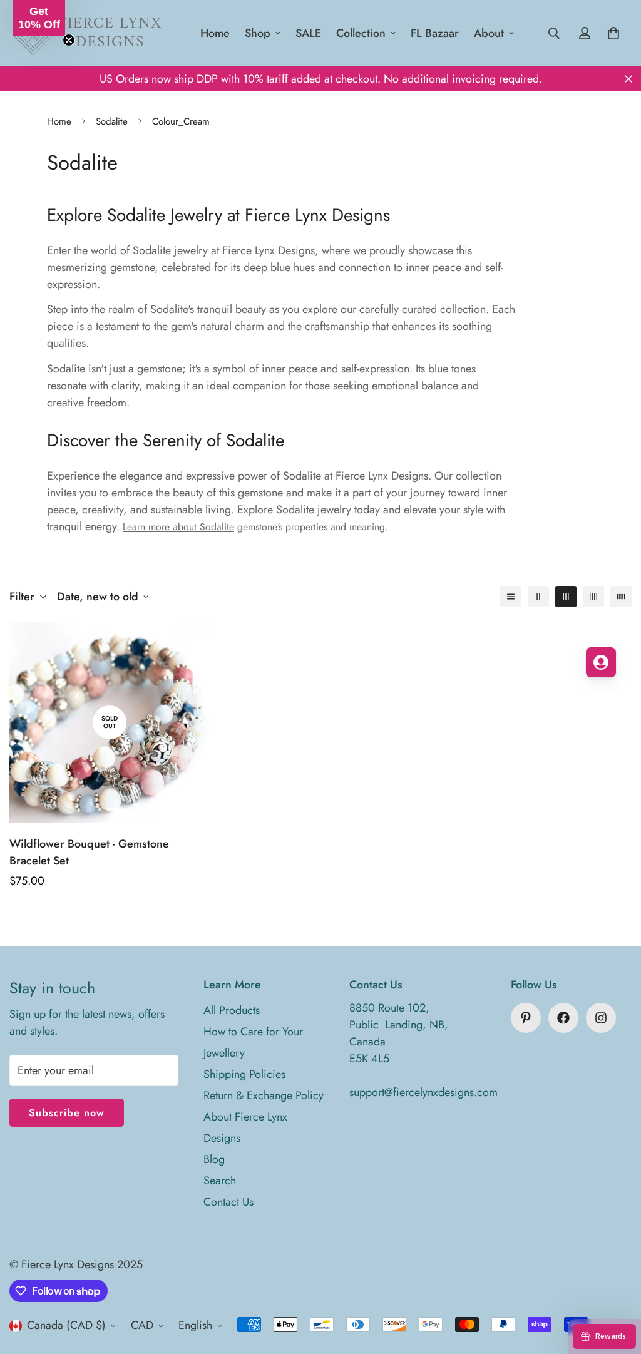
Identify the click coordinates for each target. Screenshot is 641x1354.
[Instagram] (601, 1018)
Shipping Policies (244, 1074)
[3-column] (566, 596)
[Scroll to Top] (616, 1285)
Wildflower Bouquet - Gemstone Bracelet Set (89, 852)
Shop (257, 33)
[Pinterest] (526, 1018)
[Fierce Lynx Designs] (87, 33)
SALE (308, 33)
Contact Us (228, 1202)
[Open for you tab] (601, 662)
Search (219, 1180)
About (489, 33)
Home (215, 33)
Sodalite (112, 121)
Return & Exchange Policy (263, 1095)
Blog (214, 1159)
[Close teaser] (69, 40)
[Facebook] (563, 1018)
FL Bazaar (435, 33)
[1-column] (510, 596)
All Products (231, 1010)
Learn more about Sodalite (178, 527)
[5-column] (621, 596)
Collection (361, 33)
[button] (39, 18)
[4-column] (593, 596)
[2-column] (538, 596)
